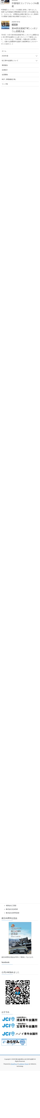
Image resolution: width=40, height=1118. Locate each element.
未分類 (14, 24)
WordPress (14, 1064)
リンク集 (5, 84)
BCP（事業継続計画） (9, 79)
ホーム (4, 51)
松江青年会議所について (10, 60)
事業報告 (5, 65)
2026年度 (5, 56)
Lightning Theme (24, 1064)
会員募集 (5, 74)
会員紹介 (5, 70)
